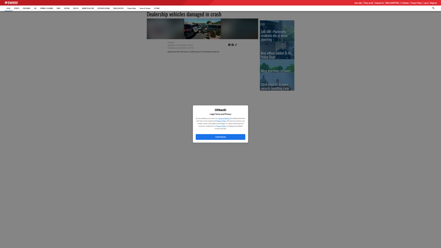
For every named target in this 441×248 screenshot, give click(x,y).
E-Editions (405, 2)
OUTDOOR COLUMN (104, 8)
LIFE (35, 8)
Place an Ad (368, 2)
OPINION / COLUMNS (46, 8)
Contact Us (379, 2)
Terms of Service (224, 118)
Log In (426, 2)
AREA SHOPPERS (392, 2)
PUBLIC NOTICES (118, 8)
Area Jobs (358, 2)
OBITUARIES (26, 8)
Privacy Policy (221, 121)
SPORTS (16, 8)
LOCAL (8, 8)
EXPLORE (66, 8)
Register (433, 2)
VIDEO (58, 8)
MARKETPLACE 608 (88, 8)
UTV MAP (157, 8)
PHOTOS (75, 8)
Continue (220, 137)
